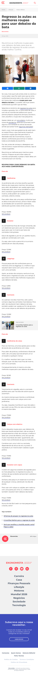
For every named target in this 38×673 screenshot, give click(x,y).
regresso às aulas (26, 108)
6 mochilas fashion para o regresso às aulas (19, 520)
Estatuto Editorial (29, 653)
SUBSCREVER (19, 639)
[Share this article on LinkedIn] (30, 88)
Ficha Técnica (19, 656)
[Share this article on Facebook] (7, 88)
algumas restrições (26, 127)
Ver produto (6, 214)
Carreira (19, 576)
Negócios (19, 598)
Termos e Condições (27, 659)
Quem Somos (16, 653)
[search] (35, 3)
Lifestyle (10, 9)
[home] (19, 3)
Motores (19, 590)
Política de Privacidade (19, 662)
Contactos (5, 653)
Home (3, 9)
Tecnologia (19, 605)
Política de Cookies (11, 659)
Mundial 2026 (19, 594)
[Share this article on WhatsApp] (19, 88)
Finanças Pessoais (19, 583)
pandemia (12, 122)
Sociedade (19, 601)
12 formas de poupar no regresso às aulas (18, 516)
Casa (19, 579)
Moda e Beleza (20, 9)
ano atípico (21, 120)
